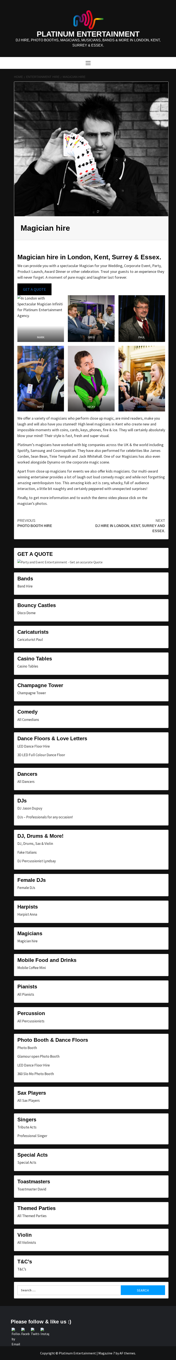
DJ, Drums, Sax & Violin (35, 843)
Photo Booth (27, 1047)
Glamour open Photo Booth (38, 1056)
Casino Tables (27, 666)
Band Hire (25, 586)
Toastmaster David (31, 1189)
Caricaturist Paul (30, 639)
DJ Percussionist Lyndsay (36, 861)
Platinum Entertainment (88, 34)
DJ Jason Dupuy (29, 808)
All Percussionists (30, 1021)
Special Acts (26, 1162)
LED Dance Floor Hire (33, 746)
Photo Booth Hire (34, 523)
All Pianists (25, 994)
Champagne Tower (31, 693)
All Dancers (26, 781)
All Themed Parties (32, 1215)
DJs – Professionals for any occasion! (45, 817)
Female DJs (26, 887)
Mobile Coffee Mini (31, 967)
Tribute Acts (26, 1127)
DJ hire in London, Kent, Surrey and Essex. (130, 526)
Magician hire (27, 941)
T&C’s (21, 1269)
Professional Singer (32, 1135)
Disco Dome (26, 612)
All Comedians (28, 719)
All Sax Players (28, 1100)
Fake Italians (27, 852)
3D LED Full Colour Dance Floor (41, 755)
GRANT (141, 407)
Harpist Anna (27, 914)
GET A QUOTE (34, 289)
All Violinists (26, 1242)
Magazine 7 (106, 1353)
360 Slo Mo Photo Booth (35, 1073)
